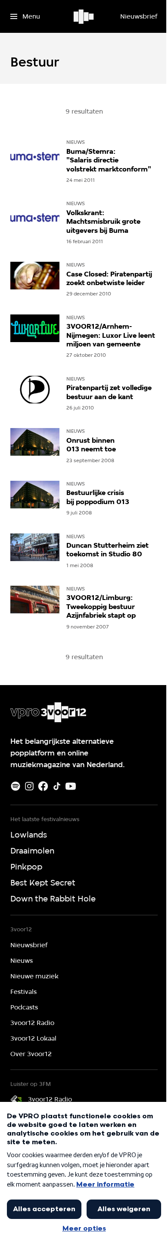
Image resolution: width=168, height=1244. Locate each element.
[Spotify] (15, 786)
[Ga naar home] (84, 16)
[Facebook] (43, 786)
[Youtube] (70, 786)
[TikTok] (57, 786)
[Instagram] (29, 786)
